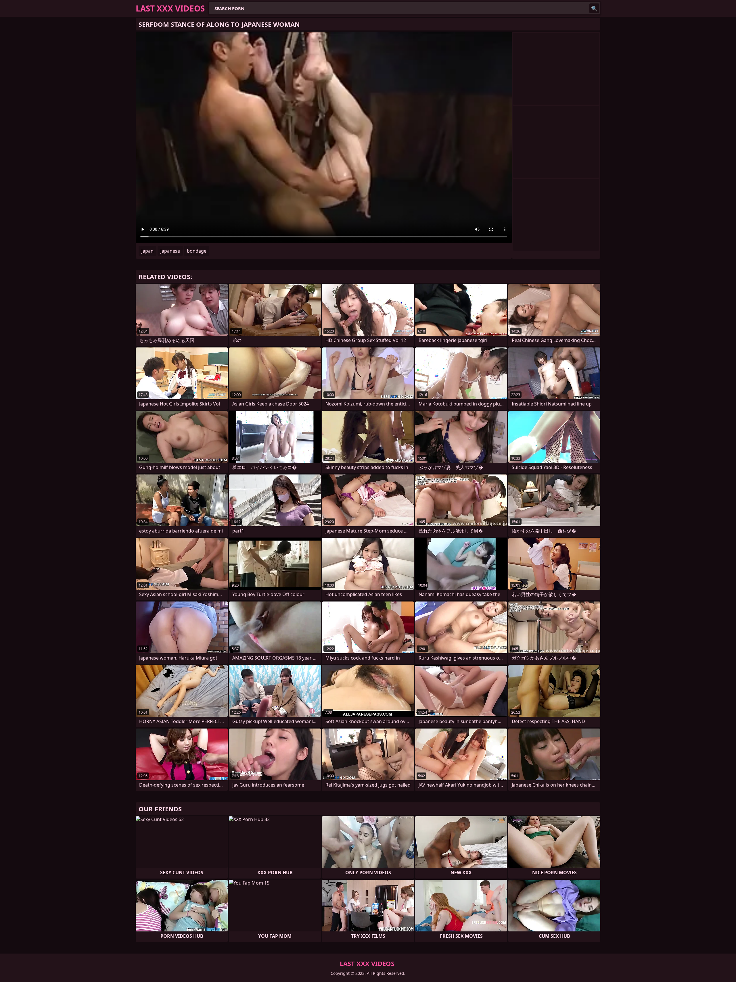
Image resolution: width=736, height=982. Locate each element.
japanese (170, 251)
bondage (196, 251)
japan (147, 251)
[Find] (594, 8)
